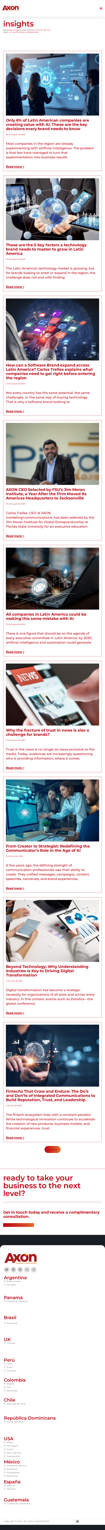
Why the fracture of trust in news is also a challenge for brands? (47, 732)
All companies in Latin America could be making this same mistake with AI (46, 616)
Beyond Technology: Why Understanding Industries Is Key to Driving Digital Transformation (47, 970)
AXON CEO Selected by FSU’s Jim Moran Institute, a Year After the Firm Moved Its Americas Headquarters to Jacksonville (46, 493)
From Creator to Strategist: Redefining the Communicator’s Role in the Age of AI (48, 848)
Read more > (15, 166)
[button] (101, 8)
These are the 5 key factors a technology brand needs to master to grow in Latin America (46, 249)
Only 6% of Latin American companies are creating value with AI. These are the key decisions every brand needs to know (47, 124)
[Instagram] (34, 1269)
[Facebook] (20, 1269)
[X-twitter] (27, 1269)
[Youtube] (6, 1269)
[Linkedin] (13, 1269)
